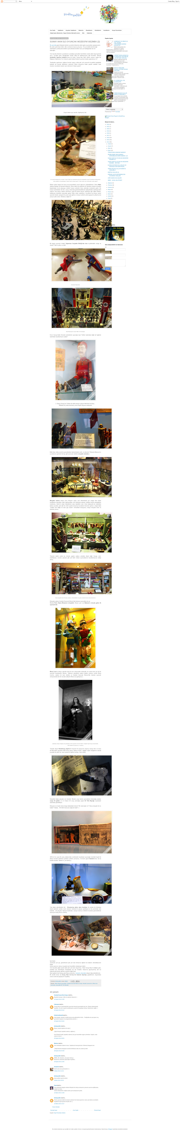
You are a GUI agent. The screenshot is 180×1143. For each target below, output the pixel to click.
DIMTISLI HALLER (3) (113, 172)
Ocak (109, 198)
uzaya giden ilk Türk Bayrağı (61, 985)
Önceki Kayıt (97, 1110)
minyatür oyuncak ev (87, 983)
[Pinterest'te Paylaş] (79, 981)
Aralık (109, 144)
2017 (108, 135)
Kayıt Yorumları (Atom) (59, 1113)
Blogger (110, 1129)
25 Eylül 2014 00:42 (59, 1010)
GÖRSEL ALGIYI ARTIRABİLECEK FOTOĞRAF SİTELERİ (116, 175)
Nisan (109, 191)
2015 (108, 139)
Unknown (56, 1004)
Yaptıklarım (60, 30)
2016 (108, 137)
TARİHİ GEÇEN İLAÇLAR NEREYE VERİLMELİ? (120, 93)
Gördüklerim (98, 30)
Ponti (55, 1085)
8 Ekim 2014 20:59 (59, 1080)
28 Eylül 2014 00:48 (59, 1050)
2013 (108, 201)
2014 (108, 142)
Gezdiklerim (106, 30)
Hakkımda (89, 33)
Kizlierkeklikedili (58, 1015)
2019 (108, 131)
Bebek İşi (81, 30)
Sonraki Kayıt (53, 1110)
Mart (109, 194)
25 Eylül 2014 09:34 (59, 1021)
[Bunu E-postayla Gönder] (72, 981)
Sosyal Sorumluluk (117, 30)
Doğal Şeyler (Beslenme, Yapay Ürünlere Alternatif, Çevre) (65, 33)
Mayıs (109, 189)
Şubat (109, 196)
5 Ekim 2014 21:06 (59, 1071)
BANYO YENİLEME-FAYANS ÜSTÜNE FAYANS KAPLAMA (121, 69)
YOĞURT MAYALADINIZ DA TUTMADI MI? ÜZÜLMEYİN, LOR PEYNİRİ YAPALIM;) (121, 57)
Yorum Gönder (56, 1107)
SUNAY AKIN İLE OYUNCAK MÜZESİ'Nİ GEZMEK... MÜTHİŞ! (118, 162)
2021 (108, 126)
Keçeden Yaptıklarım (71, 30)
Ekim (109, 148)
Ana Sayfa (52, 30)
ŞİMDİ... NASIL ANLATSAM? (115, 180)
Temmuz (110, 185)
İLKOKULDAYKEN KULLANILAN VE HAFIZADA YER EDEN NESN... (117, 166)
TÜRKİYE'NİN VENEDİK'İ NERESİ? (117, 152)
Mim (83, 33)
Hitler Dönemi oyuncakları (61, 983)
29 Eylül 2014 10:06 (59, 1061)
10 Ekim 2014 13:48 (59, 1092)
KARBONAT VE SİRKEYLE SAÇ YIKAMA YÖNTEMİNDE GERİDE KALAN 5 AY (121, 43)
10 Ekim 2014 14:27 (59, 1103)
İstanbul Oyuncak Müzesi (73, 983)
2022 (108, 124)
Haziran (110, 187)
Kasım (109, 146)
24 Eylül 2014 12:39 (59, 999)
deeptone (56, 1066)
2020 (108, 128)
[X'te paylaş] (75, 981)
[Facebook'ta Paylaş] (77, 981)
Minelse (56, 1043)
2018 (108, 133)
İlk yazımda (53, 45)
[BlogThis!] (73, 981)
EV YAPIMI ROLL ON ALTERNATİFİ (119, 81)
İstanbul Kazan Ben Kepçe (61, 995)
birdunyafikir (57, 1026)
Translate (117, 111)
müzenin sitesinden (81, 973)
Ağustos (110, 183)
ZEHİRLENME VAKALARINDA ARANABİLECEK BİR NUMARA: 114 (118, 155)
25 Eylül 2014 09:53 (59, 1038)
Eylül (109, 150)
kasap (80, 983)
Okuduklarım (89, 30)
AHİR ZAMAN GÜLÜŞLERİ (115, 178)
